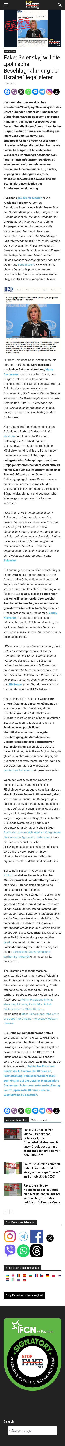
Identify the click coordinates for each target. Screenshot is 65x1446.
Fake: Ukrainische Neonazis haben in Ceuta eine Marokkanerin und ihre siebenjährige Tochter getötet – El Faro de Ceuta (42, 1194)
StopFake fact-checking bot (24, 1295)
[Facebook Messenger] (35, 92)
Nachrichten (10, 51)
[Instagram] (49, 92)
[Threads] (56, 92)
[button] (6, 5)
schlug (8, 875)
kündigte (10, 436)
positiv (8, 942)
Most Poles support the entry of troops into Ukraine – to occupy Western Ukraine (31, 1018)
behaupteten (26, 264)
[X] (21, 92)
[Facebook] (7, 92)
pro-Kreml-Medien (30, 198)
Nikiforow (15, 684)
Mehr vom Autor (40, 1120)
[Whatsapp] (28, 92)
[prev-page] (6, 1211)
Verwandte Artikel (16, 1120)
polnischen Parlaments (18, 770)
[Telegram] (42, 92)
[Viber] (14, 92)
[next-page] (11, 1211)
